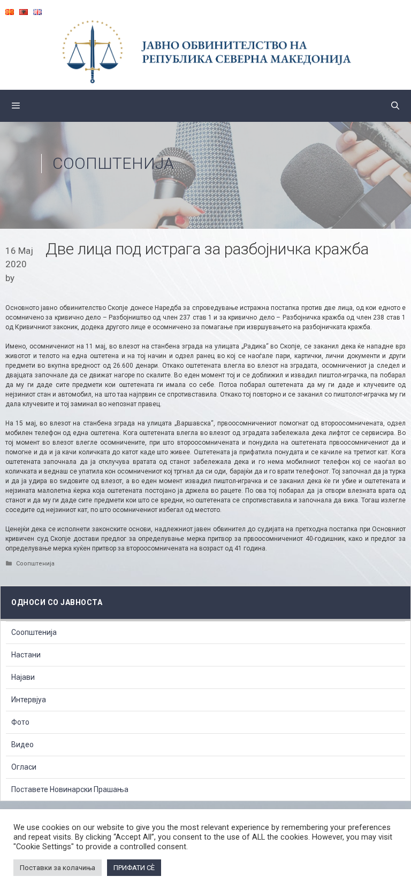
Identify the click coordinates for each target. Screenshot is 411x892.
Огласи (23, 767)
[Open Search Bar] (395, 106)
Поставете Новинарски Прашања (69, 789)
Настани (26, 654)
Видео (22, 744)
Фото (20, 722)
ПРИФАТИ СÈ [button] (134, 868)
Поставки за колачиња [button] (57, 868)
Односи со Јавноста (56, 602)
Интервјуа (28, 699)
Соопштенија (113, 163)
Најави (23, 677)
